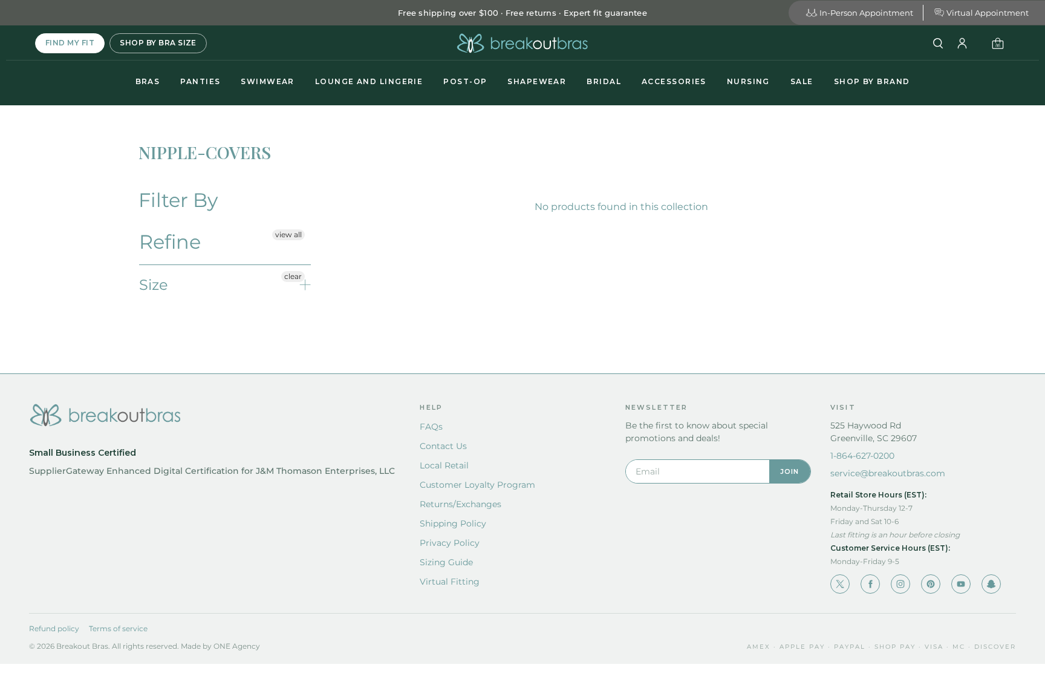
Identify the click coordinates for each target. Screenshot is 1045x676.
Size (153, 285)
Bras (147, 81)
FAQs (431, 426)
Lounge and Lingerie (369, 81)
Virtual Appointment (987, 13)
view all (288, 234)
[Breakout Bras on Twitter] (840, 584)
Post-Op (465, 81)
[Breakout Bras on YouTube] (961, 584)
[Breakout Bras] (522, 43)
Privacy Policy (450, 542)
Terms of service (118, 628)
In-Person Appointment (866, 13)
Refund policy (54, 628)
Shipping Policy (453, 523)
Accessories (674, 81)
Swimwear (268, 81)
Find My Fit (69, 42)
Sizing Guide (446, 562)
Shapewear (536, 81)
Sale (801, 81)
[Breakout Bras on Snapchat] (991, 584)
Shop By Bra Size (158, 42)
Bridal (604, 81)
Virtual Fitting (450, 581)
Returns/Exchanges (460, 504)
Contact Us (443, 446)
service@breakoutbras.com (887, 473)
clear (293, 276)
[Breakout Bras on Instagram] (900, 584)
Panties (200, 81)
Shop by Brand (872, 81)
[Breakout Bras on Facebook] (870, 584)
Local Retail (444, 465)
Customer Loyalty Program (477, 484)
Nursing (748, 81)
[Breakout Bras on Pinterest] (930, 584)
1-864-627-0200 (862, 455)
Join (789, 471)
